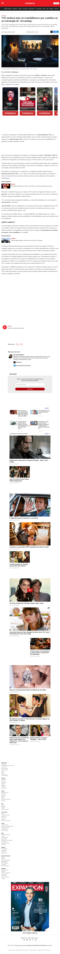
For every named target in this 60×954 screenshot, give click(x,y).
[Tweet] (51, 32)
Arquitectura (4, 829)
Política (20, 8)
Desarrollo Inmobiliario (7, 826)
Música (3, 819)
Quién (2, 791)
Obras (43, 8)
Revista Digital (56, 3)
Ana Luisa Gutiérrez (18, 355)
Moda (2, 796)
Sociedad (3, 788)
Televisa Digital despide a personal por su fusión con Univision (27, 240)
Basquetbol (4, 861)
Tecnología (38, 8)
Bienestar (4, 875)
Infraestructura (5, 827)
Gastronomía (4, 870)
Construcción (4, 824)
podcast (10, 326)
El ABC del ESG (5, 843)
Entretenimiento (5, 815)
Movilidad (4, 838)
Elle (2, 803)
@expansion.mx (30, 940)
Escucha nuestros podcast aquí (16, 328)
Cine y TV (4, 817)
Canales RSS (40, 950)
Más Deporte (4, 862)
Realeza (3, 793)
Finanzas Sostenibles (7, 840)
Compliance (18, 950)
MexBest (3, 868)
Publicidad (11, 950)
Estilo (2, 813)
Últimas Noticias (7, 8)
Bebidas (3, 871)
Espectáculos (5, 792)
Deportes (3, 816)
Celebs (3, 807)
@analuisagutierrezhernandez (23, 365)
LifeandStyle (4, 775)
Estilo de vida (5, 809)
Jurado (3, 878)
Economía (25, 8)
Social (3, 836)
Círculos (3, 795)
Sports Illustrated (5, 856)
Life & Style (4, 812)
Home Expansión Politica (7, 765)
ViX (17, 344)
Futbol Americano (6, 860)
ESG (47, 8)
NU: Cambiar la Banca (30, 933)
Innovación (4, 841)
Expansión (4, 762)
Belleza (3, 798)
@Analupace (15, 72)
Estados (3, 785)
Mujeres (51, 8)
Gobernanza (4, 837)
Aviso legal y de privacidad (29, 950)
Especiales (4, 853)
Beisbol (3, 858)
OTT (21, 344)
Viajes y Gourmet (5, 799)
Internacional (32, 8)
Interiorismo (4, 830)
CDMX (3, 783)
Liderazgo (4, 850)
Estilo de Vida (5, 877)
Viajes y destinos (6, 872)
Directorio (47, 950)
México (3, 781)
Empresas (15, 8)
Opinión (3, 786)
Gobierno (3, 779)
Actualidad (4, 848)
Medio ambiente (5, 834)
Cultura (3, 800)
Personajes (4, 874)
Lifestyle (3, 864)
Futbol (3, 857)
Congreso (4, 782)
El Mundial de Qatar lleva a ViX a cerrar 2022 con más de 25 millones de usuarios (31, 186)
